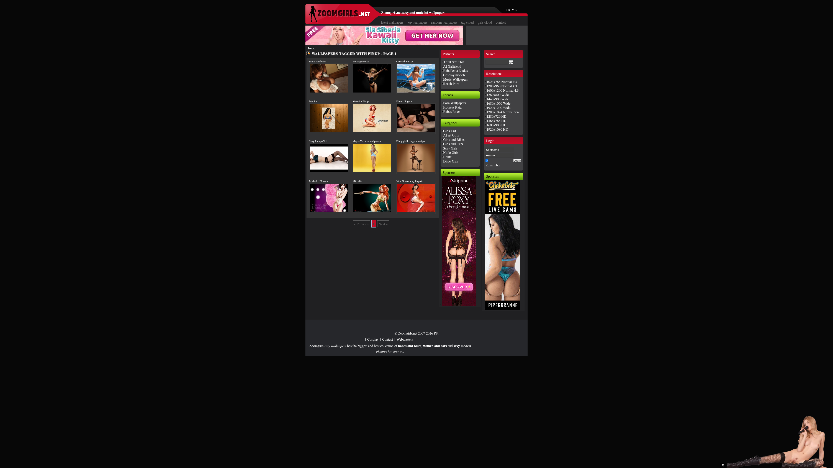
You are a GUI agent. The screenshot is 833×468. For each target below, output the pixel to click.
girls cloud (485, 22)
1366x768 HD (497, 120)
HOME (511, 9)
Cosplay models (454, 75)
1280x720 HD (497, 116)
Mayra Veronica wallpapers (367, 141)
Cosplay (373, 339)
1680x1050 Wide (498, 103)
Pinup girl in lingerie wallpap (411, 141)
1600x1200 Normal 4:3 (503, 90)
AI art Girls (451, 135)
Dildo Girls (451, 161)
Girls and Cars (453, 143)
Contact (387, 339)
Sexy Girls (450, 148)
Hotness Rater (452, 107)
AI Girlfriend (452, 66)
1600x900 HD (497, 125)
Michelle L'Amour (318, 181)
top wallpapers (417, 22)
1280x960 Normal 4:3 (502, 86)
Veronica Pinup (361, 101)
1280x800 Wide (498, 94)
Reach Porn (451, 83)
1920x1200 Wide (498, 107)
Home (311, 48)
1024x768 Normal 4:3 (502, 81)
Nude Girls (450, 152)
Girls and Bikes (453, 139)
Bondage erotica (361, 61)
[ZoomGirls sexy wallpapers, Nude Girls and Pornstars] (339, 21)
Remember (492, 165)
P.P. (436, 333)
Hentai (447, 156)
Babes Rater (451, 111)
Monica (313, 101)
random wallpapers (444, 22)
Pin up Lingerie (404, 101)
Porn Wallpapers (454, 103)
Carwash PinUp (404, 61)
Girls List (449, 130)
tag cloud (467, 22)
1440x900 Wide (498, 99)
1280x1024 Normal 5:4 (503, 112)
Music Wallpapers (455, 79)
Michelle (357, 181)
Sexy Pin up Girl (317, 141)
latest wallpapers (392, 22)
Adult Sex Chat (453, 62)
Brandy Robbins (317, 61)
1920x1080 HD (497, 129)
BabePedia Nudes (455, 70)
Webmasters (405, 339)
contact (501, 22)
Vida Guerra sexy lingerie (409, 181)
